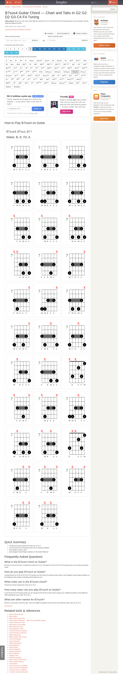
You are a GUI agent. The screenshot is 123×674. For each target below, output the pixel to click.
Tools (19, 2)
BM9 (8, 83)
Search (35, 40)
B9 (78, 83)
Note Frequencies (15, 635)
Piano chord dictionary (16, 661)
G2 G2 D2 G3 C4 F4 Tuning (32, 7)
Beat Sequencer (14, 645)
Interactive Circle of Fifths (17, 625)
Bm (11, 61)
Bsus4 (47, 61)
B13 (85, 83)
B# (16, 52)
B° (26, 61)
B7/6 (40, 72)
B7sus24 (9, 76)
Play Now (104, 82)
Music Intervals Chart (16, 627)
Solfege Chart (13, 655)
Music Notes (13, 616)
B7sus (46, 76)
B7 (30, 64)
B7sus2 (83, 72)
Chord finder (13, 664)
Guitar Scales (13, 647)
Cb (35, 49)
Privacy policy (34, 113)
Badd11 (8, 87)
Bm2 (85, 61)
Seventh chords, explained (18, 670)
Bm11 (70, 79)
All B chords (8, 606)
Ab (59, 49)
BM (25, 64)
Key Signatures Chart (16, 629)
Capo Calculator (14, 641)
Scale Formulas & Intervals (18, 633)
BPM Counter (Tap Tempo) (18, 637)
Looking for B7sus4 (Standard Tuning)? (18, 29)
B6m (12, 64)
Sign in (114, 2)
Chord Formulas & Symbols (18, 631)
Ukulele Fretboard (15, 651)
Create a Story (104, 45)
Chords (7, 7)
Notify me (38, 109)
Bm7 (57, 68)
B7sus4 (75, 72)
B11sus (54, 83)
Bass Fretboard (14, 653)
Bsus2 (32, 61)
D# (74, 49)
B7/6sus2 (48, 72)
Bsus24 (59, 61)
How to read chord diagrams (18, 668)
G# (7, 52)
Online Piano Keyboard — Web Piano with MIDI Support (27, 620)
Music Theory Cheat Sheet (18, 659)
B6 (7, 64)
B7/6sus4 (58, 72)
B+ (16, 61)
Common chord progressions (18, 672)
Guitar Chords (16, 7)
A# (12, 52)
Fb (49, 49)
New (10, 2)
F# (83, 49)
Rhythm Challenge (15, 657)
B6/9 (18, 64)
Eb (45, 49)
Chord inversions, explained (18, 666)
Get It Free (66, 111)
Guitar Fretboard (14, 649)
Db (40, 49)
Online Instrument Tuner (17, 622)
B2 (66, 61)
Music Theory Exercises (17, 618)
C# (69, 49)
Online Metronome (15, 643)
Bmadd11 (17, 87)
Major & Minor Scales (16, 614)
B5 (53, 61)
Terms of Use (103, 672)
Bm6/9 (71, 83)
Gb (54, 49)
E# (79, 49)
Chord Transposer (15, 639)
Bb (64, 49)
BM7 (49, 68)
